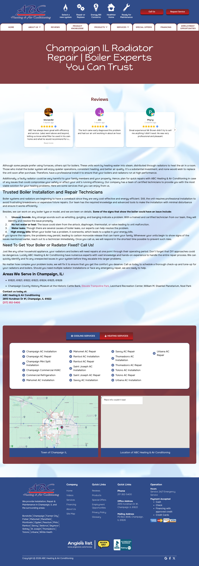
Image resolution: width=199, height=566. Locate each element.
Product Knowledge (77, 27)
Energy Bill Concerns (96, 16)
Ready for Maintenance (126, 16)
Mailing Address (126, 514)
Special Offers (144, 27)
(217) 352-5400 (11, 302)
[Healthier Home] (111, 7)
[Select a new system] (66, 7)
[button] (175, 130)
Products (99, 27)
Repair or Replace (80, 16)
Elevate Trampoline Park (95, 285)
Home (11, 27)
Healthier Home (111, 16)
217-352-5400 (125, 494)
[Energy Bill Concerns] (96, 7)
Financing (166, 27)
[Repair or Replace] (81, 7)
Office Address (125, 501)
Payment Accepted (160, 499)
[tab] (83, 336)
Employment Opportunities (188, 27)
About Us (33, 27)
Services (121, 27)
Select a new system (66, 16)
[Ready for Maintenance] (127, 7)
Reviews (55, 27)
